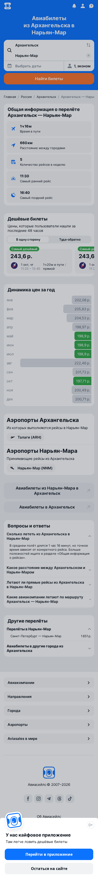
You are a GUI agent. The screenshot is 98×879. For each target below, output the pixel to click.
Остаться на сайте (49, 868)
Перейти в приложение (49, 854)
